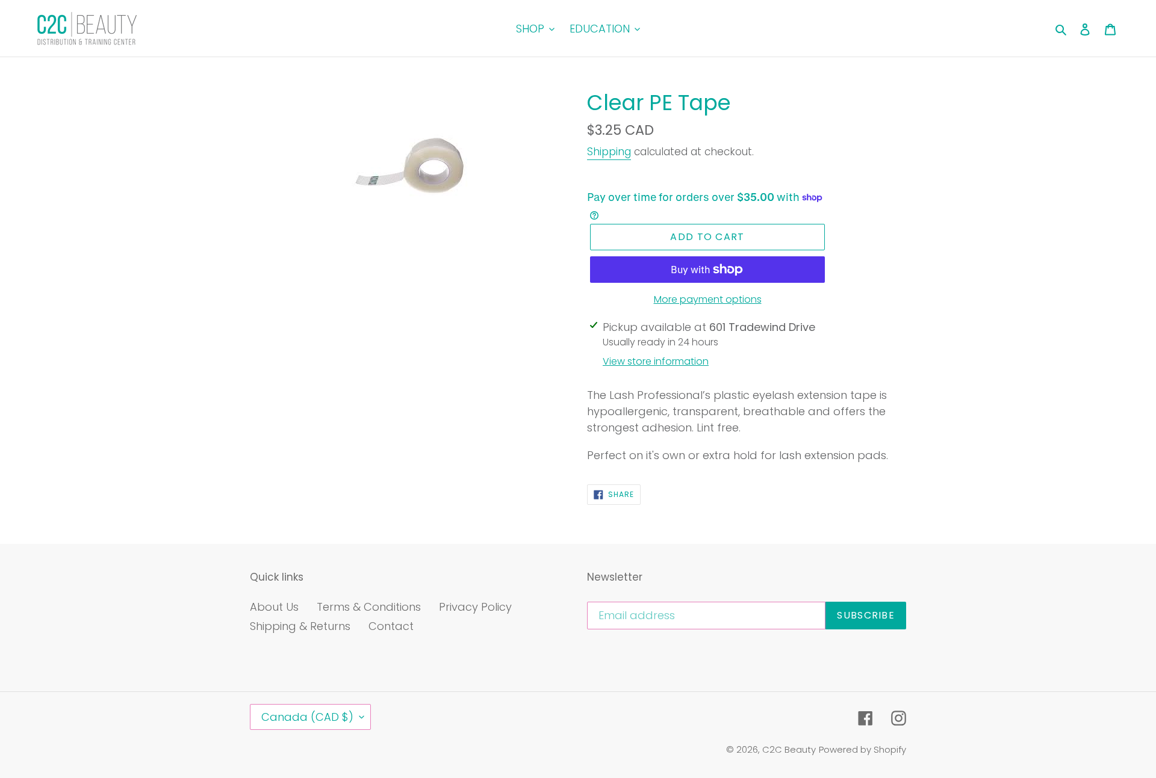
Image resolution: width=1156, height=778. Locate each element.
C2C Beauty (789, 749)
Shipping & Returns (300, 626)
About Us (274, 606)
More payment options (708, 299)
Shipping (609, 151)
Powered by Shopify (862, 749)
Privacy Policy (475, 606)
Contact (391, 626)
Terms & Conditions (369, 606)
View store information (656, 361)
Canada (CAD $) (307, 716)
